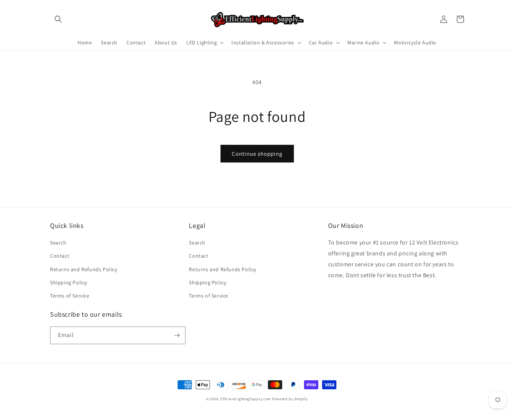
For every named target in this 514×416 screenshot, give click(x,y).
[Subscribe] (177, 335)
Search (58, 242)
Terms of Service (70, 295)
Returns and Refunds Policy (83, 269)
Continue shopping (257, 153)
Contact (59, 255)
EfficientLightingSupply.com (246, 398)
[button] (58, 19)
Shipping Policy (68, 282)
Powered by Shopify (290, 398)
